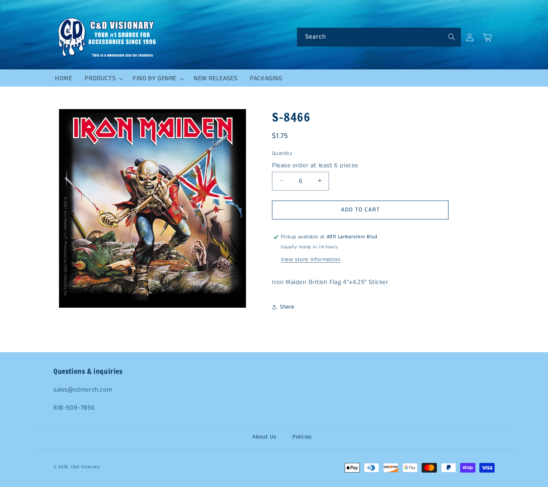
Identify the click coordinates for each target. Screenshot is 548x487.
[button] (102, 79)
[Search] (452, 37)
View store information (310, 260)
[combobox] (379, 37)
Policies (302, 437)
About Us (264, 437)
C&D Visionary (85, 467)
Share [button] (287, 307)
